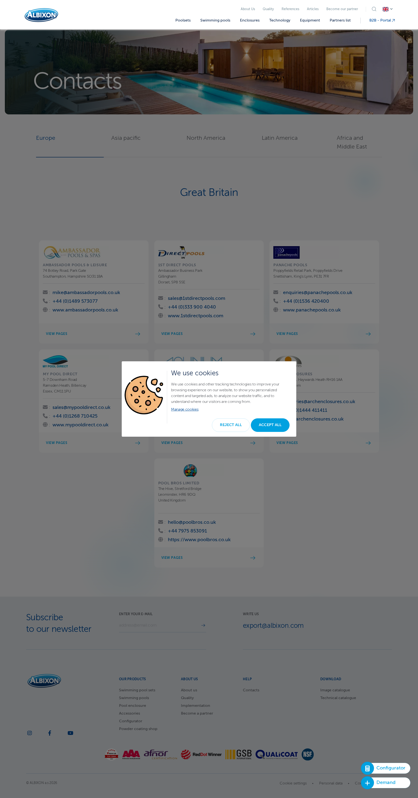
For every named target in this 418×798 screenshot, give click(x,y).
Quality (268, 9)
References (290, 9)
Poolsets (183, 20)
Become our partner (342, 9)
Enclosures (250, 20)
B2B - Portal (380, 20)
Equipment (310, 20)
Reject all (231, 425)
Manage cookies (185, 410)
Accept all (270, 425)
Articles (313, 9)
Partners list (340, 20)
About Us (248, 9)
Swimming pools (215, 20)
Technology (279, 20)
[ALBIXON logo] (41, 15)
